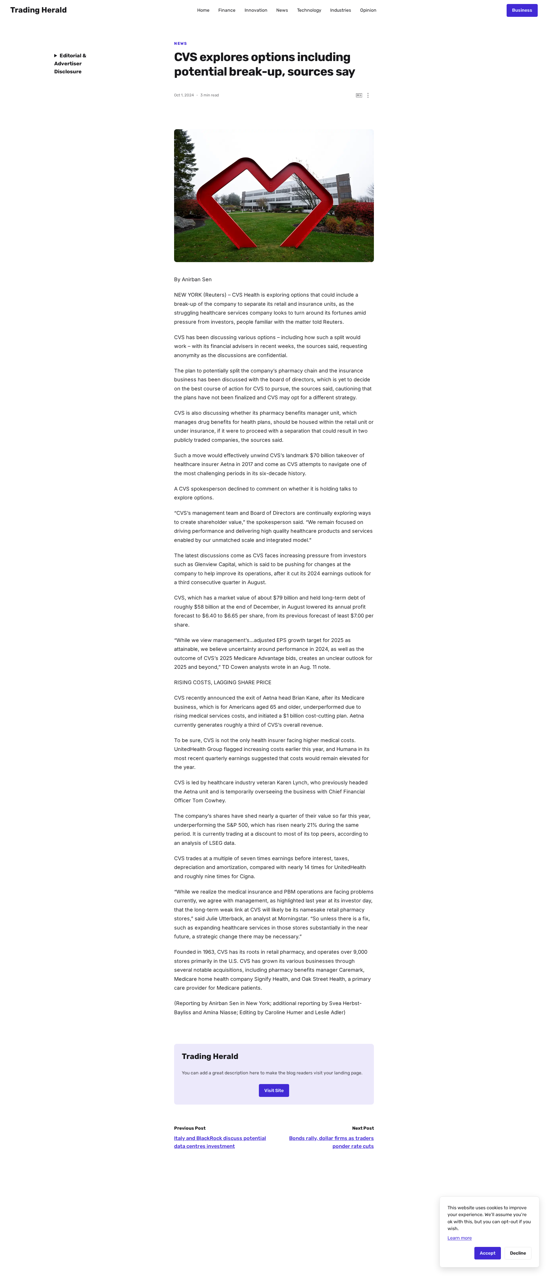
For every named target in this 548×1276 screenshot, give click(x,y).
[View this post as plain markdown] (359, 95)
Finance (226, 10)
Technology (309, 10)
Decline (518, 1253)
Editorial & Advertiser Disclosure (70, 63)
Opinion (368, 10)
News (282, 10)
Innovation (256, 10)
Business (522, 10)
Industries (340, 10)
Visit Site (274, 1090)
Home (203, 10)
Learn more (460, 1238)
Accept (487, 1253)
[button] (368, 95)
